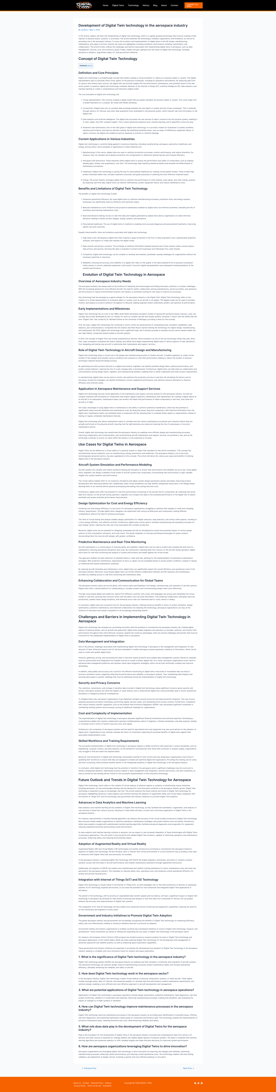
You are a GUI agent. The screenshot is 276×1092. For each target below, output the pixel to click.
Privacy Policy (80, 1086)
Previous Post (89, 1068)
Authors (108, 1083)
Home (105, 5)
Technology (133, 5)
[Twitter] (198, 1083)
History (146, 5)
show (90, 65)
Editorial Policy (97, 1083)
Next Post (188, 1068)
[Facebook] (195, 1083)
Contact (174, 5)
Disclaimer (107, 1086)
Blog (155, 5)
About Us (77, 1083)
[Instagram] (202, 1083)
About (164, 5)
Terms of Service (94, 1086)
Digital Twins (118, 5)
